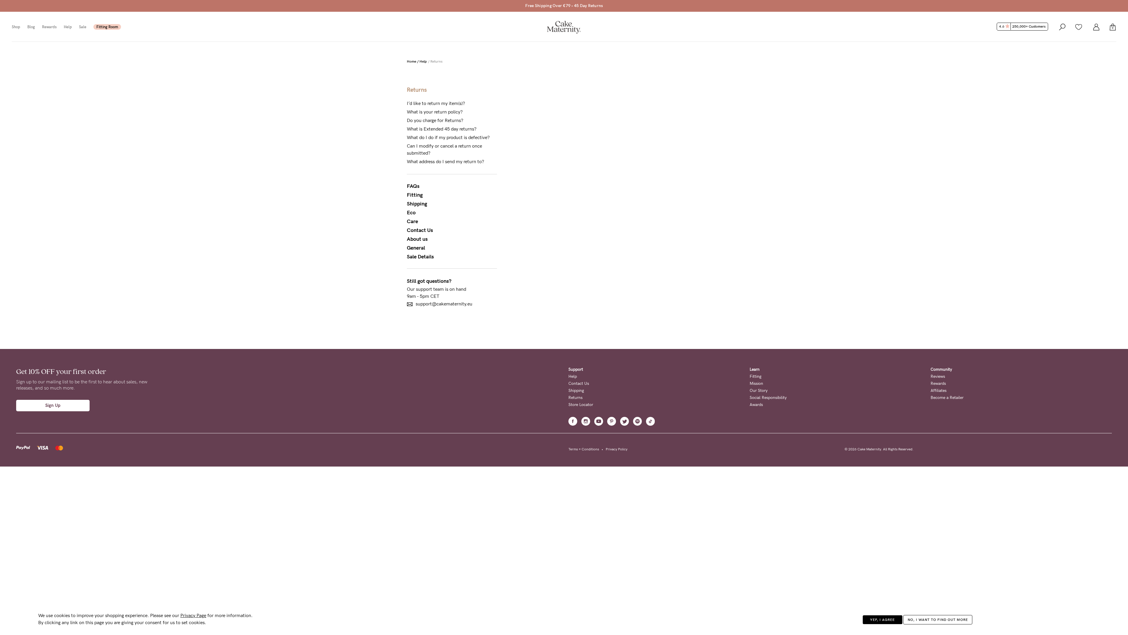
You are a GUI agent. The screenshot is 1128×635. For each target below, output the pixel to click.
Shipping (417, 204)
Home (411, 61)
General (416, 248)
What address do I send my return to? (445, 161)
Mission (756, 383)
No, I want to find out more (938, 620)
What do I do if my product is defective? (448, 137)
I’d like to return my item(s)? (436, 103)
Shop (16, 27)
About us (417, 239)
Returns (575, 397)
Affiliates (938, 390)
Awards (756, 404)
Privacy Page (193, 615)
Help (68, 27)
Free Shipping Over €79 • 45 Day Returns (564, 5)
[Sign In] (1096, 26)
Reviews (938, 376)
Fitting (415, 195)
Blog (31, 27)
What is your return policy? (435, 112)
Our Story (759, 390)
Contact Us (420, 230)
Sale (82, 27)
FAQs (413, 186)
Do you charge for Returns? (435, 120)
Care (412, 221)
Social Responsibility (768, 397)
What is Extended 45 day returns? (441, 129)
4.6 (1022, 26)
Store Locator (580, 404)
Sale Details (420, 257)
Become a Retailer (947, 397)
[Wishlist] (1078, 26)
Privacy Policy (616, 449)
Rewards (49, 27)
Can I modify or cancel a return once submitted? (444, 149)
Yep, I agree (882, 620)
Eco (411, 212)
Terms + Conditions (583, 449)
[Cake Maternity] (564, 26)
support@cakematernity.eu (444, 304)
